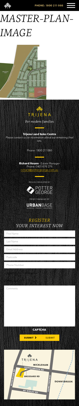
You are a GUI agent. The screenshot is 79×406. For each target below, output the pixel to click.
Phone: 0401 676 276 (39, 166)
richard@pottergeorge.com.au (39, 169)
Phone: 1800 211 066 (49, 5)
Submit (29, 337)
